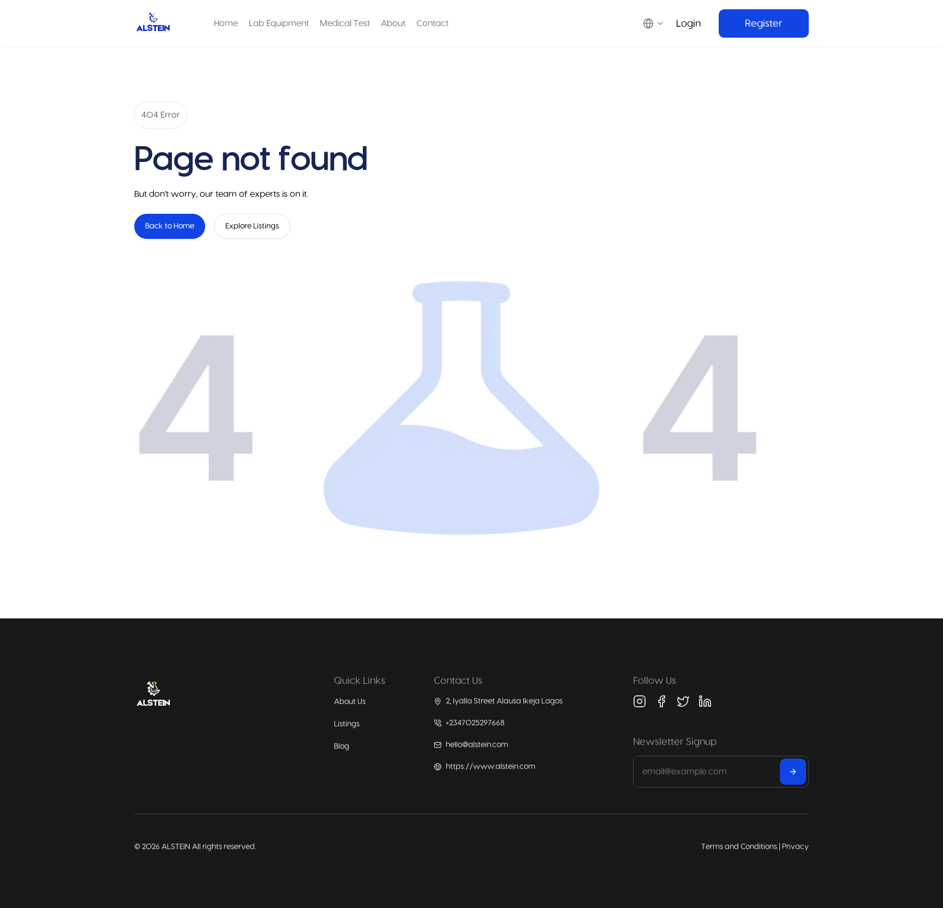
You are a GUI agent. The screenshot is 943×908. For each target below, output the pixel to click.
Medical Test (345, 23)
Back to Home (169, 226)
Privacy (795, 846)
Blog (341, 746)
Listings (347, 724)
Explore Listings (252, 226)
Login (688, 23)
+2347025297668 (475, 722)
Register (764, 23)
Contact (432, 23)
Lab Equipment (279, 23)
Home (226, 23)
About (393, 23)
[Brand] (153, 23)
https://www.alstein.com (490, 766)
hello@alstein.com (477, 744)
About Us (350, 701)
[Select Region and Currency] (655, 23)
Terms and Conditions (739, 846)
